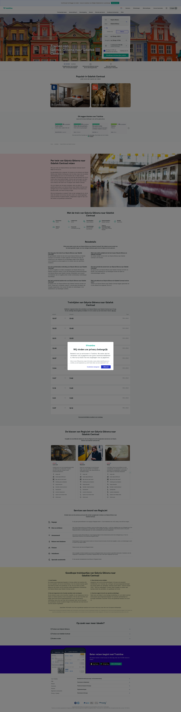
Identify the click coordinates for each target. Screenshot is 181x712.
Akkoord (105, 367)
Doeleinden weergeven (93, 367)
